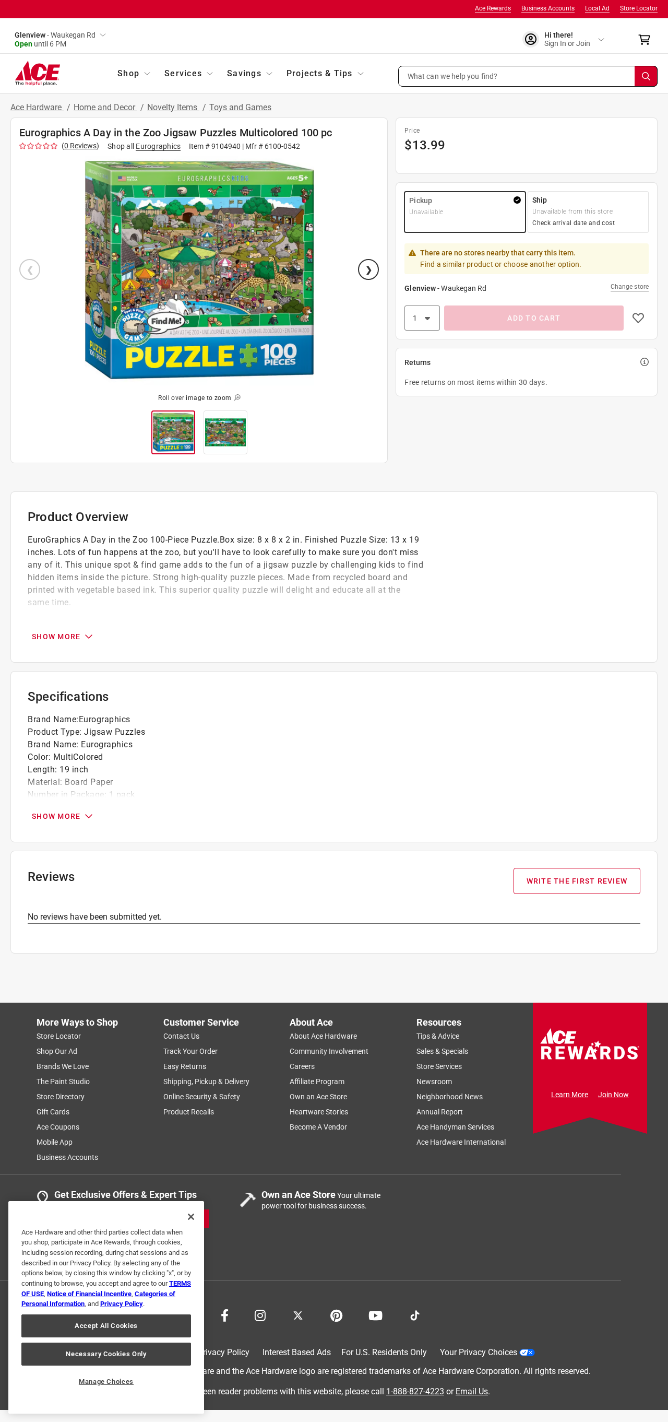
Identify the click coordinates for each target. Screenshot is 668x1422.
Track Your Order (190, 1051)
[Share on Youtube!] (375, 1314)
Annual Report (439, 1112)
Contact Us (181, 1036)
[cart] (647, 39)
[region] (106, 1307)
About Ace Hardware (323, 1036)
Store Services (439, 1066)
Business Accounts (548, 8)
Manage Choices (106, 1381)
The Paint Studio (63, 1081)
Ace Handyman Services (455, 1127)
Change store (630, 286)
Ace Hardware (37, 107)
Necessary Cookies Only (106, 1354)
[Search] (646, 76)
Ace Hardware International (461, 1142)
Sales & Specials (442, 1051)
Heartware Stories (319, 1112)
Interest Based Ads (297, 1352)
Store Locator (639, 8)
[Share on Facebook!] (225, 1314)
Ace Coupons (58, 1127)
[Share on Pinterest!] (336, 1314)
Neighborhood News (449, 1096)
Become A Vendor (318, 1127)
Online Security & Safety (201, 1096)
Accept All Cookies (106, 1326)
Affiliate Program (317, 1081)
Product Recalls (188, 1112)
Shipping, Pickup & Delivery (206, 1081)
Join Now (613, 1094)
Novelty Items (173, 107)
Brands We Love (63, 1066)
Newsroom (434, 1081)
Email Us (472, 1391)
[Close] (191, 1216)
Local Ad (597, 8)
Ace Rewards (493, 8)
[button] (528, 76)
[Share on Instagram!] (260, 1314)
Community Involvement (329, 1051)
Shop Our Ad (57, 1051)
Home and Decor (105, 107)
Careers (302, 1066)
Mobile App (55, 1142)
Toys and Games (240, 107)
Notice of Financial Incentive (89, 1294)
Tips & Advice (437, 1036)
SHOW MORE (56, 636)
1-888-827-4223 (415, 1391)
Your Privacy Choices (478, 1352)
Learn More (569, 1094)
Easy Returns (184, 1066)
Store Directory (61, 1096)
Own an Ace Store (318, 1096)
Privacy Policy (223, 1352)
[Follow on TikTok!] (415, 1314)
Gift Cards (53, 1112)
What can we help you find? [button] (453, 76)
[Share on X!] (298, 1314)
